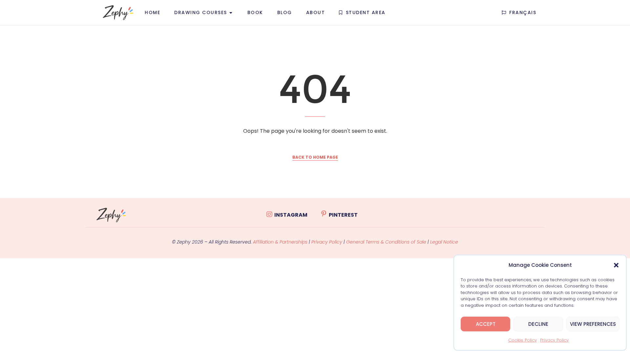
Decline (538, 324)
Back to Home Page (315, 157)
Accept (485, 324)
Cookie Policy (522, 340)
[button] (616, 265)
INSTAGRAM (290, 215)
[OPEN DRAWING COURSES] (231, 12)
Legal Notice (444, 242)
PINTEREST (343, 215)
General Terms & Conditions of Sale (387, 242)
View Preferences (593, 324)
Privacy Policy (554, 340)
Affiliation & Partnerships (280, 242)
